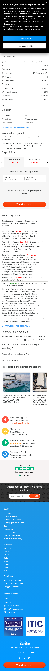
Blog (5, 526)
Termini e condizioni (11, 532)
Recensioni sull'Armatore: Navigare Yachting (21, 346)
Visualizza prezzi (24, 204)
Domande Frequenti (11, 516)
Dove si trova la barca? (15, 354)
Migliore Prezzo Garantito (19, 423)
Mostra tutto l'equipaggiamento (16, 127)
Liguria (6, 564)
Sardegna (7, 548)
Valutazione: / (22, 444)
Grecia (6, 554)
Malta (6, 561)
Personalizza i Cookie (24, 46)
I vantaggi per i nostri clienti (14, 522)
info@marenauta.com (15, 609)
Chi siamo (7, 513)
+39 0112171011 (13, 605)
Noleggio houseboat (11, 593)
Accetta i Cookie (24, 38)
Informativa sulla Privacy (13, 538)
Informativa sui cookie (13, 19)
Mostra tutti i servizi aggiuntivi (15, 325)
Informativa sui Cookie (12, 535)
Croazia (6, 551)
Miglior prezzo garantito (12, 519)
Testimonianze (9, 529)
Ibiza (5, 570)
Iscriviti (34, 496)
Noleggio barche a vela (12, 580)
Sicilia (6, 558)
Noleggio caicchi (10, 589)
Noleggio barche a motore (13, 583)
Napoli (6, 567)
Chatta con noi (12, 612)
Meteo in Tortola (11, 360)
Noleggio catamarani (11, 586)
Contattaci (7, 602)
